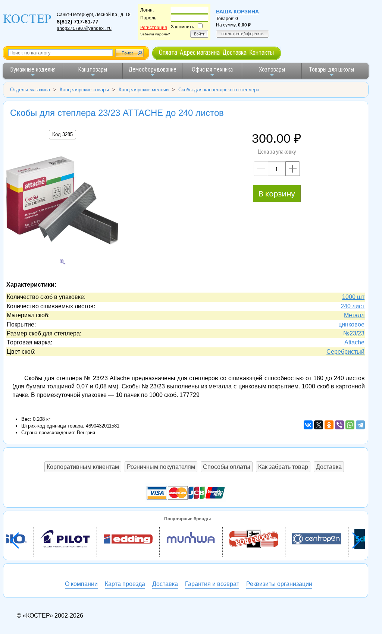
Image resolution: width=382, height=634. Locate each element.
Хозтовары (272, 69)
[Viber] (339, 424)
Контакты (261, 52)
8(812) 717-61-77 (77, 22)
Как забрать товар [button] (283, 467)
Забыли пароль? (155, 34)
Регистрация (153, 27)
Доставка (234, 52)
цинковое (351, 324)
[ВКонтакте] (308, 424)
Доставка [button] (329, 467)
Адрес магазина (200, 52)
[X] (318, 424)
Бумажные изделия (33, 69)
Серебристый (345, 351)
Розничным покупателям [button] (161, 467)
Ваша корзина (237, 12)
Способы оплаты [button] (226, 467)
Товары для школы (331, 69)
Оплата (168, 52)
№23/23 (353, 333)
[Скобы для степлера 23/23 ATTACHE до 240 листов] (62, 201)
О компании (81, 584)
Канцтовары (92, 69)
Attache (354, 342)
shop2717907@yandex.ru (84, 28)
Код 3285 (62, 134)
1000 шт (353, 297)
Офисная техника (212, 69)
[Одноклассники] (329, 424)
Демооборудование (152, 69)
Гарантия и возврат (212, 584)
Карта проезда (125, 584)
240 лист (352, 306)
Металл (354, 315)
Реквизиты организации (279, 584)
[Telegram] (360, 424)
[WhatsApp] (349, 424)
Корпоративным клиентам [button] (83, 467)
